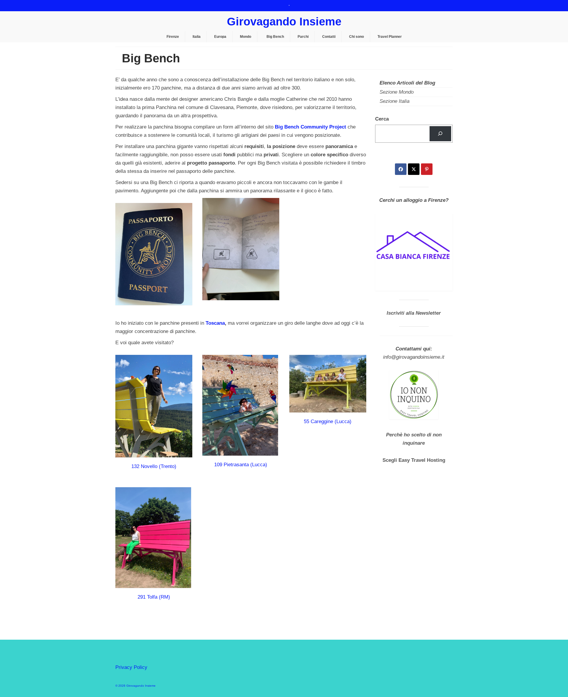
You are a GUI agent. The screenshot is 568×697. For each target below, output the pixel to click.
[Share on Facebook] (400, 169)
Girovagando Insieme (284, 21)
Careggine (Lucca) (331, 421)
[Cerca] (440, 133)
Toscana (215, 323)
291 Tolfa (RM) (154, 597)
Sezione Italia (394, 101)
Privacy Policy (131, 667)
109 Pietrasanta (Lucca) (240, 464)
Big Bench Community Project (310, 127)
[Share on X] (413, 169)
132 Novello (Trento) (153, 466)
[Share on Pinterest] (427, 169)
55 (306, 421)
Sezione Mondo (397, 92)
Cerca (382, 119)
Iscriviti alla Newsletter (414, 313)
